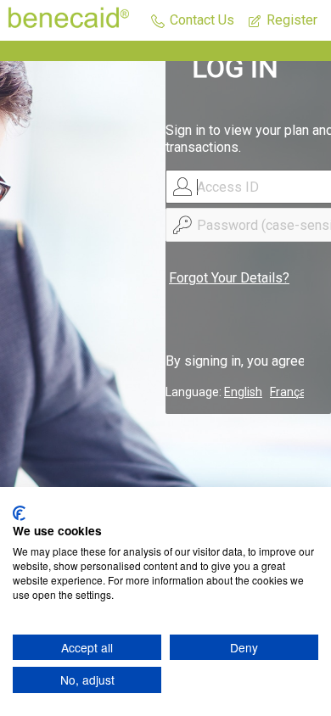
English (243, 392)
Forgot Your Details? (229, 278)
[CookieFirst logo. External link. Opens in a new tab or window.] (19, 513)
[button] (192, 21)
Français (292, 392)
